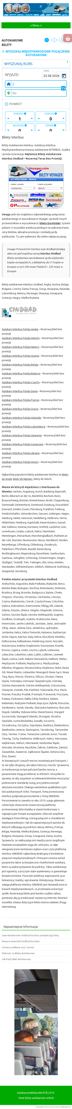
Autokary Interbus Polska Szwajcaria (22, 444)
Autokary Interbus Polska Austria (20, 355)
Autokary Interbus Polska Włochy (21, 338)
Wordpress (66, 1107)
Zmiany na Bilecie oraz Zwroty (18, 947)
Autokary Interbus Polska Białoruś (21, 373)
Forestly (39, 1107)
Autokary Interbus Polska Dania (19, 391)
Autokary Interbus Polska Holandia (21, 417)
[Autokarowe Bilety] (36, 15)
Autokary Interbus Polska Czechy (21, 382)
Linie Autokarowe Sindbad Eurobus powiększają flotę (30, 935)
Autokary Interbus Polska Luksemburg (23, 426)
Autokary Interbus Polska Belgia (20, 364)
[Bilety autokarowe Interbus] (36, 186)
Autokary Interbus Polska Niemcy (20, 347)
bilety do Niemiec (22, 479)
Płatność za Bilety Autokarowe (18, 953)
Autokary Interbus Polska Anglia (20, 329)
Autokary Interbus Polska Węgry (20, 462)
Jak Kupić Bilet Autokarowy (16, 959)
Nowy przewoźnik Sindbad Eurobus (21, 941)
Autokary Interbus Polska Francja (20, 400)
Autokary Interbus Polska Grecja (20, 408)
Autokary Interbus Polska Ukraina (21, 453)
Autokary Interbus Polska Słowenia (22, 435)
